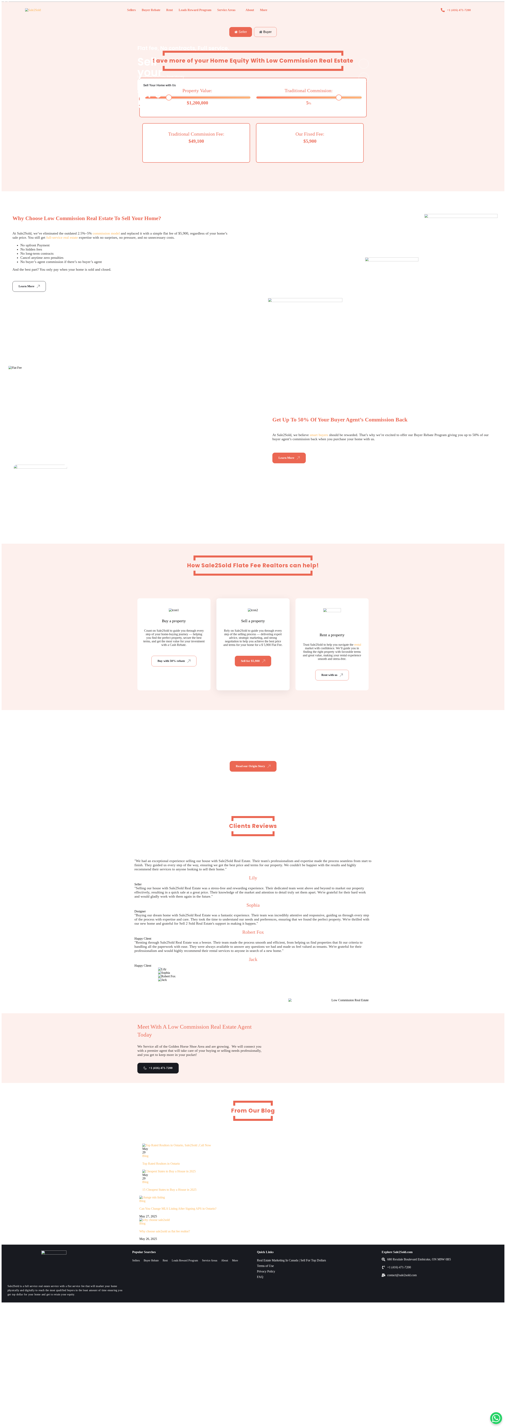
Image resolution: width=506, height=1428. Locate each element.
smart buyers (319, 435)
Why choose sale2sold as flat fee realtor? (164, 1231)
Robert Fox (253, 932)
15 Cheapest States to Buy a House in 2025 (169, 1189)
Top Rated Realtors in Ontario (161, 1163)
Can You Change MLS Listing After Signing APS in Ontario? (177, 1208)
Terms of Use (265, 1266)
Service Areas (226, 10)
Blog (145, 1156)
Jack (253, 959)
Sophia (253, 905)
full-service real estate (62, 237)
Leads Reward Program (195, 10)
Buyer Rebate (151, 10)
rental (357, 644)
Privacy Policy (266, 1271)
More (263, 10)
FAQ (260, 1277)
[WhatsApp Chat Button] (496, 1418)
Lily (253, 877)
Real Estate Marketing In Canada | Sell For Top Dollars (291, 1260)
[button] (228, 10)
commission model (106, 233)
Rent (169, 10)
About (249, 10)
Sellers (131, 10)
